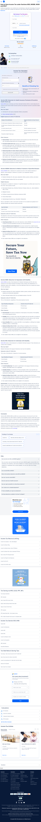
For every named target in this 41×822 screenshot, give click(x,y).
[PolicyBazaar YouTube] (24, 803)
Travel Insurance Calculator (15, 785)
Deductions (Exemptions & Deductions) (10, 83)
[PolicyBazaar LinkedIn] (21, 803)
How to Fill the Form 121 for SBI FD (29, 744)
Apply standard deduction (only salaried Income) (10, 89)
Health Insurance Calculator (15, 784)
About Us (32, 773)
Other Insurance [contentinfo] (5, 781)
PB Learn (22, 779)
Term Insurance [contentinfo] (5, 776)
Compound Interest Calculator (8, 716)
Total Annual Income (10, 77)
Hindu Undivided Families (8, 114)
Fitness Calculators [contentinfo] (15, 775)
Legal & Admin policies (34, 778)
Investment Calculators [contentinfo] (16, 773)
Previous (37, 434)
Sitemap (31, 775)
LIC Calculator (13, 781)
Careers (31, 776)
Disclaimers (3, 764)
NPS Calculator (6, 718)
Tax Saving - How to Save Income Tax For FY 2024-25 (12, 441)
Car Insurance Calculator (15, 787)
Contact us (32, 781)
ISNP (31, 779)
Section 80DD (4, 282)
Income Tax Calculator (7, 713)
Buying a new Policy (18, 681)
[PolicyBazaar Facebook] (16, 803)
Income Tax (5, 67)
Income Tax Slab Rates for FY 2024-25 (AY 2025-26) (12, 445)
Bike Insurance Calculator (15, 788)
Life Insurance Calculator (15, 782)
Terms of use (22, 36)
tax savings (14, 428)
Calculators (5, 708)
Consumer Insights (23, 781)
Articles (21, 773)
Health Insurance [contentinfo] (5, 779)
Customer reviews (23, 775)
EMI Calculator (13, 779)
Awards (21, 778)
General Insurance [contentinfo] (5, 773)
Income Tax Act (37, 222)
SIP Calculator (5, 710)
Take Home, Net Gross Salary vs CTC (17, 437)
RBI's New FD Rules (6, 744)
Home (2, 67)
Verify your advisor (33, 782)
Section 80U (3, 342)
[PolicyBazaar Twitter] (19, 803)
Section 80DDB (4, 170)
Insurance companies (24, 776)
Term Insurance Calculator (15, 778)
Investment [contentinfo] (4, 778)
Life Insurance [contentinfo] (4, 775)
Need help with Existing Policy (20, 683)
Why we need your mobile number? (24, 25)
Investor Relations (33, 784)
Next (38, 434)
